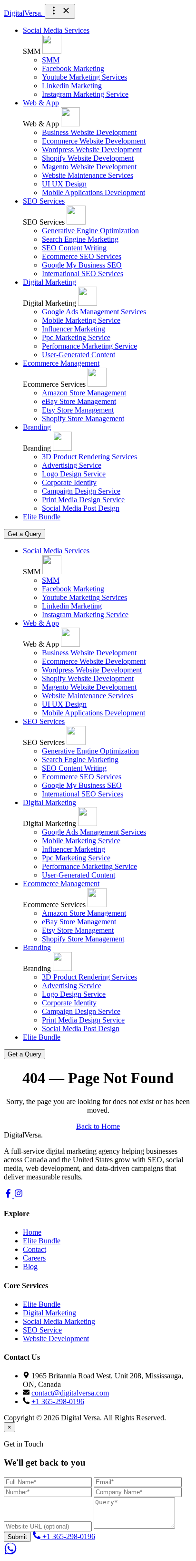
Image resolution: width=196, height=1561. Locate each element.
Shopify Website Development (88, 158)
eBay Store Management (79, 401)
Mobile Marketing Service (81, 320)
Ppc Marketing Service (76, 337)
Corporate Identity (69, 482)
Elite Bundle (41, 517)
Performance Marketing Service (89, 346)
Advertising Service (71, 465)
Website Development (56, 1338)
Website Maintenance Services (87, 175)
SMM (50, 60)
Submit (17, 1536)
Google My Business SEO (82, 265)
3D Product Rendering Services (89, 457)
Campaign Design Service (81, 491)
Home (32, 1232)
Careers (34, 1258)
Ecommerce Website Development (94, 141)
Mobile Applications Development (93, 192)
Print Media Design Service (83, 500)
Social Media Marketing (59, 1321)
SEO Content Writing (74, 248)
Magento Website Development (89, 167)
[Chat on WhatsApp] (10, 1553)
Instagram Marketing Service (85, 94)
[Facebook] (9, 1195)
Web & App (41, 103)
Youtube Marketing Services (84, 77)
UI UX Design (64, 184)
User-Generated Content (78, 355)
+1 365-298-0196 (57, 1401)
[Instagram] (18, 1195)
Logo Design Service (74, 474)
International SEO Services (82, 273)
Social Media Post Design (80, 508)
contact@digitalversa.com (70, 1393)
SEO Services (44, 201)
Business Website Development (89, 132)
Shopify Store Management (83, 418)
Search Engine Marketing (80, 239)
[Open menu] (60, 11)
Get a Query (24, 534)
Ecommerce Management (61, 363)
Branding (37, 427)
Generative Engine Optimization (90, 231)
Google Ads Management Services (94, 312)
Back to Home (98, 1126)
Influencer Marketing (73, 329)
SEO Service (42, 1330)
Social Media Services (56, 30)
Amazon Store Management (84, 393)
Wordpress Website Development (92, 149)
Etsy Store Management (78, 410)
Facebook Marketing (73, 68)
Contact (34, 1249)
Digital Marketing (49, 282)
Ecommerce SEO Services (81, 256)
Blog (30, 1266)
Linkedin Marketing (72, 86)
